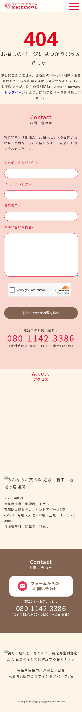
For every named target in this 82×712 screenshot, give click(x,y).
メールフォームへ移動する (41, 586)
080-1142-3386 (41, 338)
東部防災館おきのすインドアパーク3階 (35, 509)
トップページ (14, 92)
